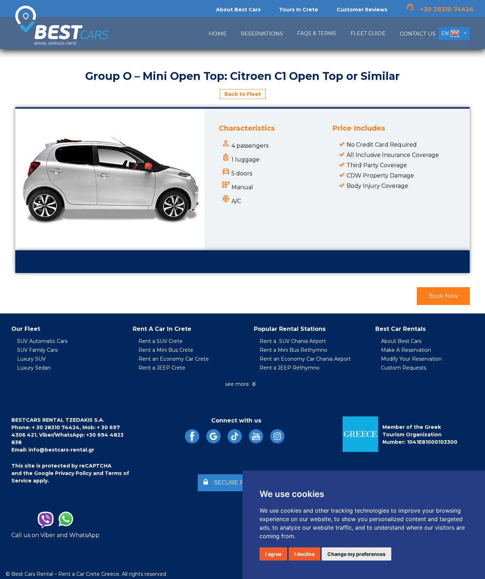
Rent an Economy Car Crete (173, 359)
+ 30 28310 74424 (56, 427)
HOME (217, 33)
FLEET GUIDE (368, 33)
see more (241, 384)
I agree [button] (273, 554)
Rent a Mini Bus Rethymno (293, 350)
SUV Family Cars (37, 350)
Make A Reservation (406, 350)
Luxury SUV (31, 359)
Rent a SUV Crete (160, 341)
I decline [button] (304, 554)
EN (446, 33)
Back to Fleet (242, 94)
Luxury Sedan (34, 368)
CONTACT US (418, 33)
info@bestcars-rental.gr (61, 450)
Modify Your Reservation (411, 359)
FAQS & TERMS (316, 33)
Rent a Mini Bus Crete (165, 350)
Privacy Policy (73, 473)
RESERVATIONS (262, 33)
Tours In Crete (298, 9)
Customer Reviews (362, 9)
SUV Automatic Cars (42, 341)
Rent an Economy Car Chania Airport (305, 359)
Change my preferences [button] (356, 554)
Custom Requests (403, 368)
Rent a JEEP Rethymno (290, 368)
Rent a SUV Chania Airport (293, 341)
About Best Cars (238, 9)
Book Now (443, 296)
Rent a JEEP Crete (161, 368)
